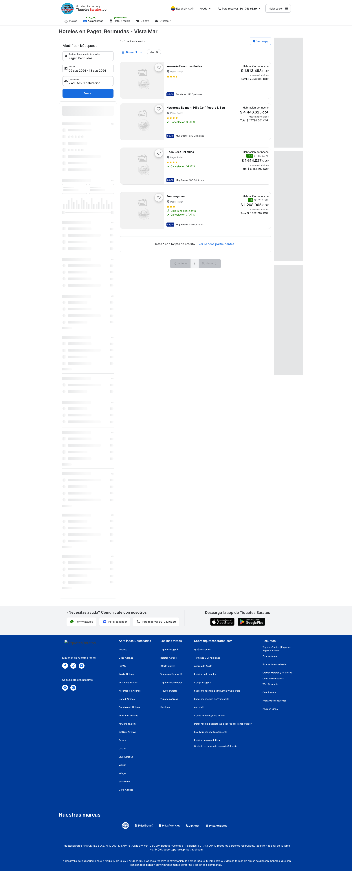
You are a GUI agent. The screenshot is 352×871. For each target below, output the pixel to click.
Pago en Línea (270, 709)
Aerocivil (199, 707)
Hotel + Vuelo (122, 20)
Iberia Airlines (126, 674)
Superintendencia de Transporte (211, 699)
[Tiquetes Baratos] (67, 8)
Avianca (123, 649)
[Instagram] (82, 666)
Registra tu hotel (271, 650)
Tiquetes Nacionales (171, 682)
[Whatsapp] (73, 688)
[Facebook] (65, 666)
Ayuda (203, 8)
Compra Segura (202, 682)
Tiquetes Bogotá (169, 649)
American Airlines (128, 715)
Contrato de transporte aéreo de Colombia (215, 746)
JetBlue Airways (127, 732)
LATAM (122, 666)
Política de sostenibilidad (207, 740)
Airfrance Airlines (128, 682)
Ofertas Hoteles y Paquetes (277, 672)
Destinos (165, 707)
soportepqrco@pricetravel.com (183, 849)
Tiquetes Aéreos (169, 699)
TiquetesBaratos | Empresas (277, 647)
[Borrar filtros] (157, 52)
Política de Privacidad (206, 674)
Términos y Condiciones (207, 657)
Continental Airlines (129, 707)
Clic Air (123, 748)
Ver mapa (262, 41)
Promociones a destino (275, 664)
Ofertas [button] (164, 20)
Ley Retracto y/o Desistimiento (210, 732)
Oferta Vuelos (167, 666)
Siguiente (208, 263)
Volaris (122, 765)
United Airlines (127, 699)
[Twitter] (73, 666)
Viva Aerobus (126, 756)
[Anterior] (126, 80)
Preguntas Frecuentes (274, 700)
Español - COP (185, 8)
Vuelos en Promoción (171, 674)
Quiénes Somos (202, 649)
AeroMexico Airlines (130, 690)
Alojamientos (95, 20)
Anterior (182, 263)
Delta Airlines (126, 789)
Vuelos (73, 20)
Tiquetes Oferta (168, 690)
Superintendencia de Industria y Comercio (217, 690)
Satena (122, 740)
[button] (88, 56)
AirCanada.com (127, 723)
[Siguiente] (158, 80)
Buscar (88, 93)
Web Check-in (270, 684)
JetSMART (124, 781)
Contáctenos (269, 692)
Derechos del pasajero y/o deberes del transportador (223, 723)
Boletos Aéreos (168, 657)
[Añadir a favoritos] (159, 67)
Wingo (122, 773)
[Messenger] (65, 688)
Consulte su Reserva (273, 678)
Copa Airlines (126, 657)
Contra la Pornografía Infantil (209, 715)
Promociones (270, 656)
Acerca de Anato (203, 666)
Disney (145, 20)
